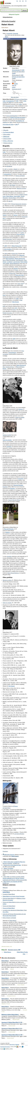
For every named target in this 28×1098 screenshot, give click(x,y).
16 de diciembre (16, 70)
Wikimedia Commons (9, 854)
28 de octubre (15, 75)
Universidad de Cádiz (8, 124)
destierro (8, 532)
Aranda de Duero (10, 366)
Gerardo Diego (12, 197)
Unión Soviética (8, 249)
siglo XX (10, 201)
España (16, 83)
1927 (5, 210)
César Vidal (20, 283)
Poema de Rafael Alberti (9, 908)
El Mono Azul (12, 273)
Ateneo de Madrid (20, 175)
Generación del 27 (16, 89)
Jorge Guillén (17, 196)
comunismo (20, 478)
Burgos (4, 368)
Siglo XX (14, 85)
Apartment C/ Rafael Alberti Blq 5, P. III (12, 1028)
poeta (20, 104)
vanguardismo (7, 174)
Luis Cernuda (16, 261)
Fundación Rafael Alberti (9, 894)
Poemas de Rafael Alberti (9, 906)
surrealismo (5, 354)
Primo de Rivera (20, 234)
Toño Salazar (11, 686)
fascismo (16, 268)
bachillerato (9, 166)
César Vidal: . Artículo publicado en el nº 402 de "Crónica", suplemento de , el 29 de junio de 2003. (15, 878)
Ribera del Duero (20, 366)
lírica (23, 350)
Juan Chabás (6, 263)
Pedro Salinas (9, 196)
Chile (21, 300)
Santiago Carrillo (7, 435)
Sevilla (4, 215)
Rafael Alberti (15, 856)
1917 (5, 169)
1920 (5, 178)
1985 (16, 124)
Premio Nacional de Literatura (19, 204)
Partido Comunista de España (17, 117)
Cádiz (13, 73)
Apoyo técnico (12, 1044)
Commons (5, 851)
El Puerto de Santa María (18, 71)
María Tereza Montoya (13, 573)
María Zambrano (10, 258)
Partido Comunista (7, 239)
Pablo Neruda (15, 301)
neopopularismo (12, 352)
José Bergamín (19, 260)
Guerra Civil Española (11, 115)
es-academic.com (6, 2)
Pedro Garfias (23, 261)
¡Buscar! (25, 10)
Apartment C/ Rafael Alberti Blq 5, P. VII (12, 1022)
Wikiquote (5, 887)
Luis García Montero (19, 833)
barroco (15, 215)
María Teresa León (16, 245)
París (4, 295)
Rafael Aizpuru (7, 952)
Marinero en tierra (21, 188)
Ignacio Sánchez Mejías (14, 500)
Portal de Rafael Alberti (8, 898)
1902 (23, 70)
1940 (17, 298)
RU (17, 1)
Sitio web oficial (15, 97)
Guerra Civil (15, 253)
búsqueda (15, 33)
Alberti (6, 36)
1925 (5, 204)
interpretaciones (7, 17)
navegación (10, 33)
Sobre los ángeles (19, 417)
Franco (16, 270)
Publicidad (17, 1044)
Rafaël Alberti (5, 972)
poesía (13, 87)
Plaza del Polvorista (9, 529)
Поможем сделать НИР (14, 949)
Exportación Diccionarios (5, 1046)
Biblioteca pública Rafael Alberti (10, 1014)
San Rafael (12, 185)
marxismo (12, 488)
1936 (5, 253)
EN (20, 1)
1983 (10, 122)
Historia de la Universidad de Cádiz (12, 865)
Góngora (20, 409)
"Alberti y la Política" (8, 868)
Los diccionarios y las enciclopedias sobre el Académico (13, 6)
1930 (5, 245)
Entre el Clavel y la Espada (9, 917)
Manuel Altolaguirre (14, 263)
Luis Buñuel (10, 261)
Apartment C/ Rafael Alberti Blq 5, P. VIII (12, 1034)
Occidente (9, 446)
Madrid (15, 169)
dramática (9, 556)
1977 (16, 308)
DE (23, 1)
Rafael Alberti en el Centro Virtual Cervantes (13, 896)
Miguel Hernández (10, 260)
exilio (4, 306)
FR (25, 1)
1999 (22, 75)
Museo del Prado (19, 275)
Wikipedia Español (14, 14)
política (22, 232)
